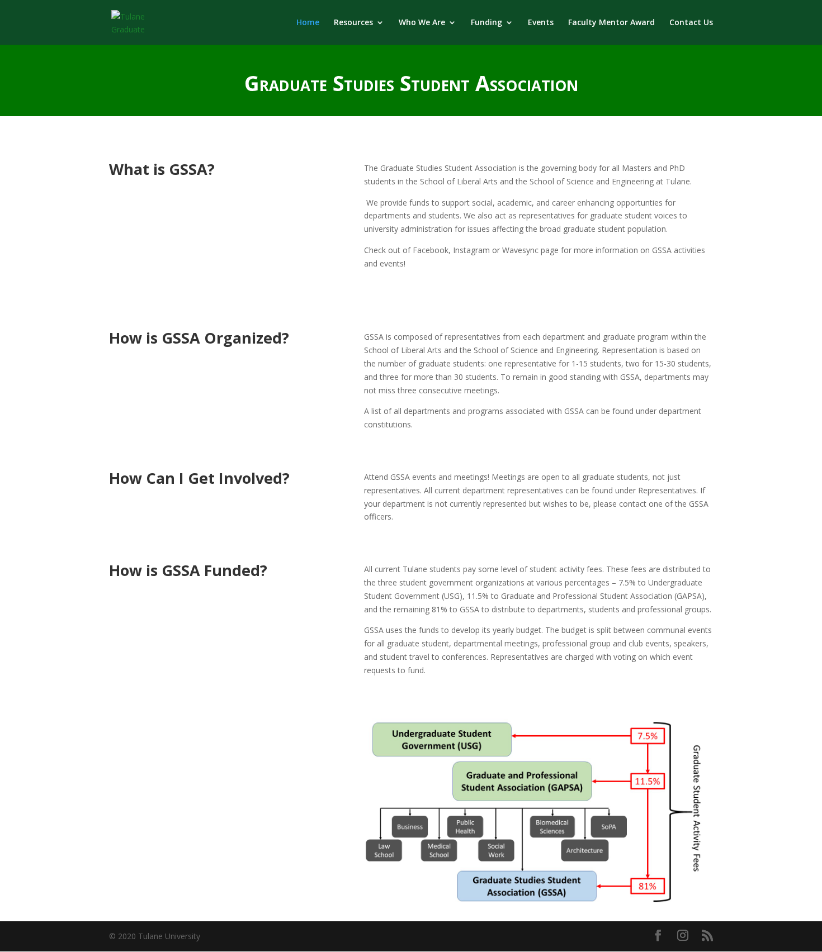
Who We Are (422, 22)
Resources (353, 22)
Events (541, 22)
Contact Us (691, 22)
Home (307, 22)
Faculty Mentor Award (611, 22)
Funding (486, 22)
